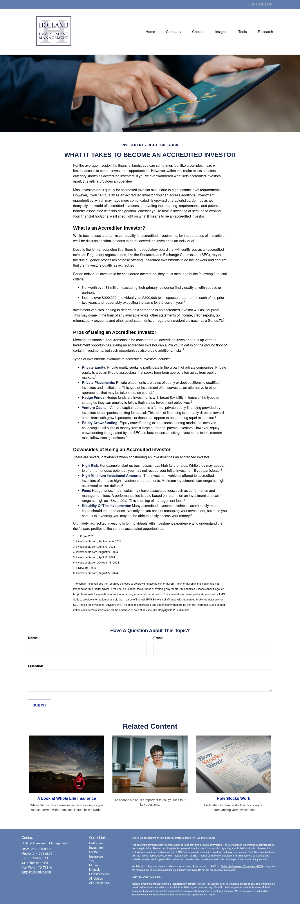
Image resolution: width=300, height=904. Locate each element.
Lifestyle (95, 869)
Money (94, 865)
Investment (97, 847)
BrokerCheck (208, 837)
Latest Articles (99, 874)
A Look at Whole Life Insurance (66, 798)
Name (33, 637)
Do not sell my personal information (216, 869)
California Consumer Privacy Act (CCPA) (242, 866)
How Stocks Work (233, 798)
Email (158, 637)
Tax (91, 860)
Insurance (96, 856)
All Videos (96, 878)
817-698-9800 (262, 4)
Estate (93, 852)
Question (35, 666)
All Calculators (99, 882)
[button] (174, 31)
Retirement (97, 843)
